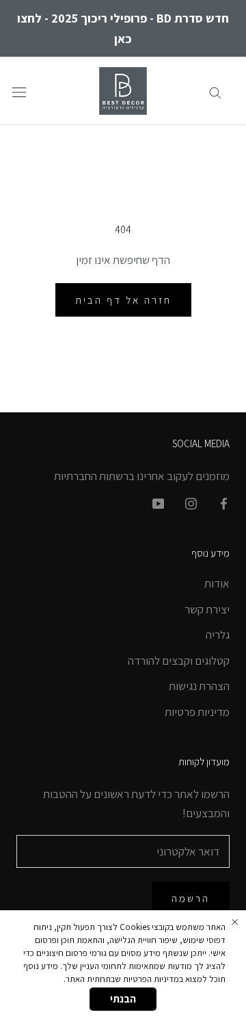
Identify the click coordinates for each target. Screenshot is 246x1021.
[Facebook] (224, 502)
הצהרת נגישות (199, 685)
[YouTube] (158, 502)
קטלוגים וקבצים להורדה (179, 660)
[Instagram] (191, 502)
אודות (217, 583)
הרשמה (191, 898)
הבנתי (123, 999)
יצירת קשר (207, 609)
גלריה (218, 634)
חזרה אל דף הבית (123, 299)
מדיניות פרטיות (197, 711)
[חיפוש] (215, 91)
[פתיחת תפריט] (19, 91)
